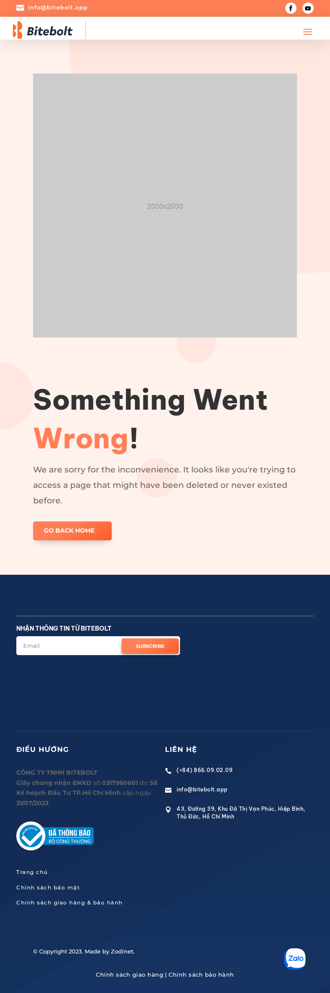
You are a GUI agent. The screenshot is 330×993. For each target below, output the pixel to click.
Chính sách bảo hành (201, 974)
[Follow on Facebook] (290, 8)
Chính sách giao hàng (129, 974)
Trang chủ (32, 872)
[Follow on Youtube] (308, 8)
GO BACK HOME (69, 530)
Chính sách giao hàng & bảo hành (69, 902)
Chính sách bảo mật (48, 887)
